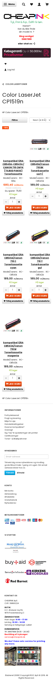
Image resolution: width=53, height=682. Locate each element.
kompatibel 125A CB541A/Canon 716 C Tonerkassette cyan (13, 261)
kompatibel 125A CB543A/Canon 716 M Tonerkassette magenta (13, 349)
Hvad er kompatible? (14, 427)
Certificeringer (11, 436)
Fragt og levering (13, 418)
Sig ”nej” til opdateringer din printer (21, 433)
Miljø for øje (10, 421)
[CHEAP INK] (26, 17)
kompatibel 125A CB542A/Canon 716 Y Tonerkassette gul (40, 261)
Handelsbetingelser (14, 424)
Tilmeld (10, 472)
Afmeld (20, 472)
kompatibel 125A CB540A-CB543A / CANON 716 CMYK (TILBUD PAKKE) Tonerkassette (13, 167)
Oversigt (9, 430)
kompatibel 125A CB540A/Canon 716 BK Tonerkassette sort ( (40, 167)
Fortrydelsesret (12, 415)
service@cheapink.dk (16, 635)
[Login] (39, 4)
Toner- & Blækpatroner (16, 438)
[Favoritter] (31, 4)
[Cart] (47, 4)
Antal (12, 197)
